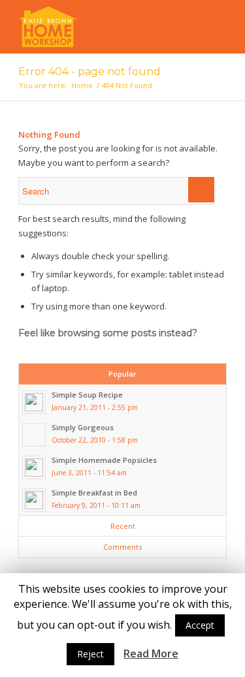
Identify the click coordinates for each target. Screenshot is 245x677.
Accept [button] (200, 625)
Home (82, 85)
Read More (150, 654)
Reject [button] (90, 654)
